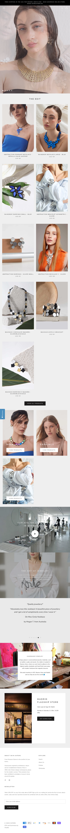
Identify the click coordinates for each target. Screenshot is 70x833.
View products (15, 450)
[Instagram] (9, 780)
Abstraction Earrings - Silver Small (18, 274)
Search (40, 759)
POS (6, 825)
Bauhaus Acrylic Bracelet (52, 332)
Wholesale (42, 768)
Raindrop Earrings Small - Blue (18, 214)
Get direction (46, 718)
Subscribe (11, 807)
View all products (35, 403)
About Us (41, 762)
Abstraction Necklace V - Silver (52, 274)
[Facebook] (5, 780)
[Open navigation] (4, 8)
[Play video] (35, 533)
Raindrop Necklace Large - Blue (52, 154)
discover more (59, 85)
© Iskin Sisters (10, 823)
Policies (41, 765)
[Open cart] (66, 8)
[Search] (62, 8)
